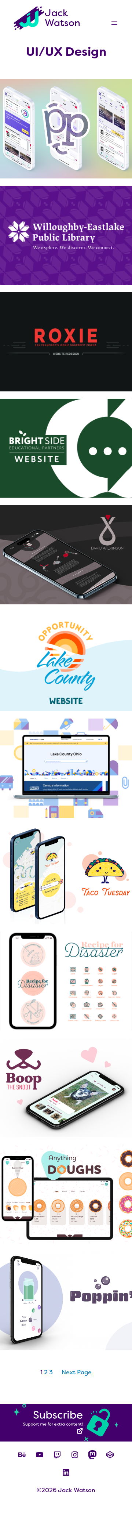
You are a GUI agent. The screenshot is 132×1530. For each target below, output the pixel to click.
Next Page (77, 1372)
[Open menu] (114, 23)
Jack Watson (62, 18)
